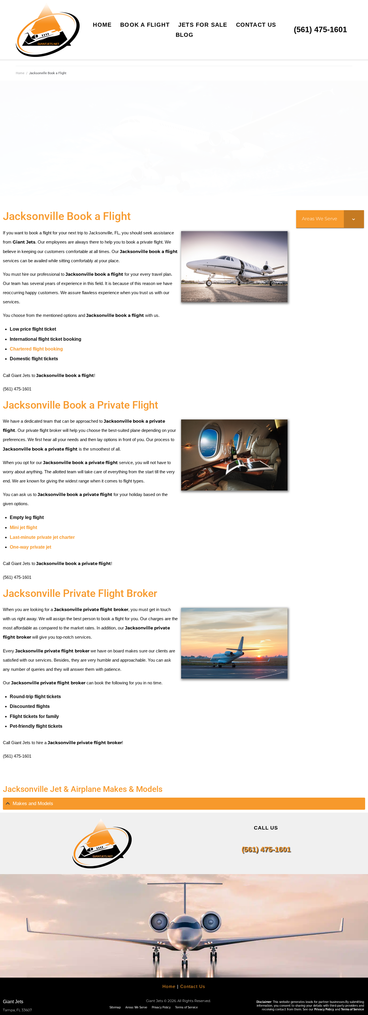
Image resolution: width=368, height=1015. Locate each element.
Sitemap (115, 1007)
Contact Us (193, 986)
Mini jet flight (23, 527)
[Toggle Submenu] (354, 219)
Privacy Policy (161, 1007)
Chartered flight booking (36, 348)
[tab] (184, 804)
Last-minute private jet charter (42, 537)
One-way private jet (30, 547)
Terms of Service (186, 1007)
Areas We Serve (136, 1007)
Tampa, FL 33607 (17, 1010)
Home (20, 73)
